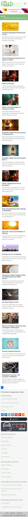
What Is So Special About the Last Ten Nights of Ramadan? (14, 326)
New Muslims (5, 469)
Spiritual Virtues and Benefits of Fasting (13, 232)
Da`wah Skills (5, 503)
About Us (13, 513)
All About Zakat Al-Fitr (10, 302)
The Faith (4, 449)
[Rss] (23, 414)
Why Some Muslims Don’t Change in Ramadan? (14, 209)
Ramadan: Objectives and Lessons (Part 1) (14, 159)
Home (7, 513)
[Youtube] (16, 414)
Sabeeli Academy (6, 465)
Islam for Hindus (6, 445)
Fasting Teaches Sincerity (11, 351)
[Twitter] (12, 414)
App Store (15, 419)
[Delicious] (2, 414)
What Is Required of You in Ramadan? (11, 184)
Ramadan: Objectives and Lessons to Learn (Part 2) (14, 133)
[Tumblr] (9, 414)
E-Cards (3, 410)
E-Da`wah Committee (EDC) (9, 399)
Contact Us (20, 513)
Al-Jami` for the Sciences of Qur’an (11, 485)
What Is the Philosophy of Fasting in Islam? (11, 108)
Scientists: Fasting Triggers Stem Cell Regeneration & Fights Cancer (13, 276)
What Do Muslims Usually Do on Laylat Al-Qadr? (13, 59)
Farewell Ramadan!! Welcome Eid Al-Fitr (13, 33)
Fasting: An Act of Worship (11, 254)
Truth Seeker (5, 441)
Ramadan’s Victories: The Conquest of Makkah (11, 376)
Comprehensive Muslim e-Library (11, 507)
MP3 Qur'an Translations (8, 495)
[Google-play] (19, 414)
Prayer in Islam (6, 472)
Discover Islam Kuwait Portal (10, 403)
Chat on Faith (5, 456)
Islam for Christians (7, 437)
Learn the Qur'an (6, 476)
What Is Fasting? (8, 83)
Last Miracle (5, 453)
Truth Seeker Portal (7, 406)
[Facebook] (5, 414)
